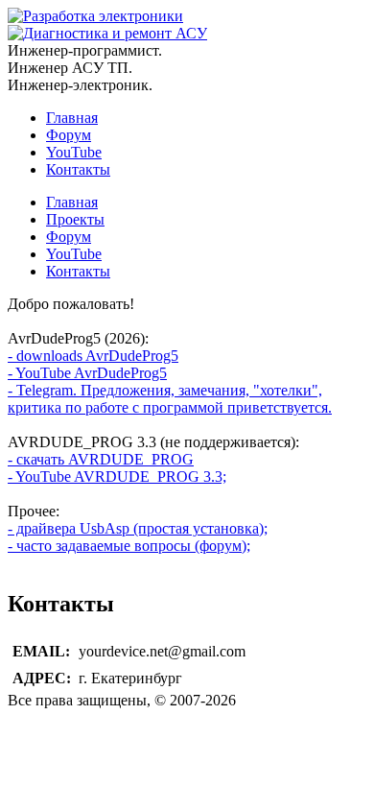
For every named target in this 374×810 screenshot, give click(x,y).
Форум (68, 135)
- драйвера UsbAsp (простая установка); (138, 528)
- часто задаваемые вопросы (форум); (129, 545)
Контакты (78, 169)
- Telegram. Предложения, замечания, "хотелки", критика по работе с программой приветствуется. (170, 399)
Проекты (75, 219)
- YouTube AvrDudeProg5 (87, 373)
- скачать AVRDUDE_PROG (101, 459)
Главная (72, 117)
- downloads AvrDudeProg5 (93, 355)
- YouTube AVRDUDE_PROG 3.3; (117, 476)
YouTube (74, 152)
